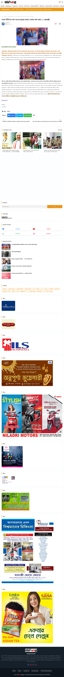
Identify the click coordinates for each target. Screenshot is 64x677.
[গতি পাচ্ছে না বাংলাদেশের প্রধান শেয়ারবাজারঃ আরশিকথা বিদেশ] (6, 268)
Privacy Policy (35, 670)
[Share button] (34, 115)
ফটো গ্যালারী (4, 291)
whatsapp (17, 233)
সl (43, 291)
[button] (62, 2)
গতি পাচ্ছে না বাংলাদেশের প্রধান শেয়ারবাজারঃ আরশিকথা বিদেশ (22, 266)
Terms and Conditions (46, 670)
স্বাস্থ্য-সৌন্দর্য (39, 291)
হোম (2, 16)
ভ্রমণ (18, 291)
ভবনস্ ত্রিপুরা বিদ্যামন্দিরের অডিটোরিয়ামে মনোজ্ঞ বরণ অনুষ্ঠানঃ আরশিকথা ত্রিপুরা (24, 244)
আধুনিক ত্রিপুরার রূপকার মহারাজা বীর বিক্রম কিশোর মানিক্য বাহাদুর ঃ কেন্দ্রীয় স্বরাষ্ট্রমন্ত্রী (10, 151)
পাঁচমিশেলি (51, 289)
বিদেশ (9, 291)
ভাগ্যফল (13, 291)
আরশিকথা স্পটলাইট (11, 289)
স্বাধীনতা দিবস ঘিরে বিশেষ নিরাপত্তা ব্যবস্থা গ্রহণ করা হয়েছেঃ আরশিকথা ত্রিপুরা (52, 151)
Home (2, 6)
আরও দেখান (60, 130)
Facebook (12, 115)
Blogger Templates (25, 674)
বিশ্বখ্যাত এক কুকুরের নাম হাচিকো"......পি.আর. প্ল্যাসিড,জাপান (22, 258)
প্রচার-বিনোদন (56, 6)
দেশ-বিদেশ (46, 289)
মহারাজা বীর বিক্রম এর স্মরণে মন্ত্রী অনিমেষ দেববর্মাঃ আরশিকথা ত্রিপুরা (31, 151)
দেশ (41, 289)
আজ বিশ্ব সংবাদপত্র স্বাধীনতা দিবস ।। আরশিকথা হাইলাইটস (22, 273)
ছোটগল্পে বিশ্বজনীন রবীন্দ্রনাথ (16, 251)
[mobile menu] (2, 2)
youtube (48, 229)
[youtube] (31, 665)
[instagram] (36, 665)
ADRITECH (47, 674)
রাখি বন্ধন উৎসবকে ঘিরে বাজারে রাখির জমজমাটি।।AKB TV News (23, 9)
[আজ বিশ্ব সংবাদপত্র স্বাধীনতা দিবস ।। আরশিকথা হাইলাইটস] (6, 276)
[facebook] (28, 665)
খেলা (34, 289)
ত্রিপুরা (5, 16)
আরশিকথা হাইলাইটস (34, 6)
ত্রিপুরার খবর (15, 6)
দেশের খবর (21, 6)
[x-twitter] (33, 665)
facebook (18, 229)
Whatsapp (28, 115)
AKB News (8, 6)
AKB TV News (49, 291)
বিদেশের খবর (26, 6)
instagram (48, 233)
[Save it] (55, 24)
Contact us (26, 670)
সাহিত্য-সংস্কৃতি (49, 6)
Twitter (20, 115)
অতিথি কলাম (42, 6)
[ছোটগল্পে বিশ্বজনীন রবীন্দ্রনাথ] (6, 254)
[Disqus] (32, 176)
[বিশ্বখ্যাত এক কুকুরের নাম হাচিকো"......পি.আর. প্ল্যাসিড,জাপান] (6, 261)
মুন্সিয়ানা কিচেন (23, 291)
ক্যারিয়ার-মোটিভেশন (28, 289)
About (19, 670)
